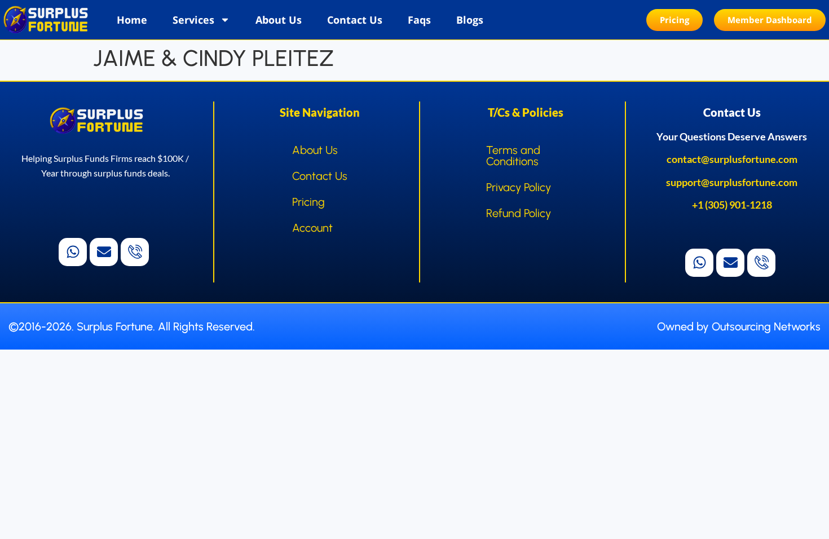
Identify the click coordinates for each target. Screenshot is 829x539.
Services (193, 19)
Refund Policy (518, 213)
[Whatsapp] (73, 252)
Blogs (469, 19)
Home (132, 19)
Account (312, 228)
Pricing (308, 202)
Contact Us (354, 19)
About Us (278, 19)
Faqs (419, 19)
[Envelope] (104, 252)
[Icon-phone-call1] (135, 252)
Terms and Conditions (513, 155)
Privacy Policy (518, 187)
